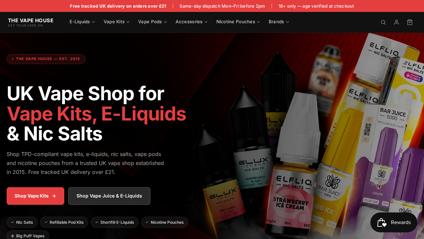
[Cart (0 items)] (409, 22)
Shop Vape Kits (32, 196)
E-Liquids (80, 21)
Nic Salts (24, 222)
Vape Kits (114, 21)
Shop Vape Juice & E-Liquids (109, 196)
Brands (276, 21)
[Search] (383, 22)
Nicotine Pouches (235, 21)
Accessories (189, 21)
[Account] (396, 22)
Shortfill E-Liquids (117, 222)
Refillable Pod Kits (67, 222)
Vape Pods (150, 21)
